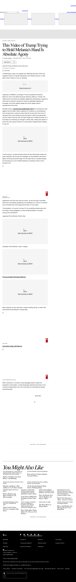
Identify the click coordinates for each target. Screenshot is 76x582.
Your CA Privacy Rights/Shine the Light (33, 568)
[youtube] (29, 535)
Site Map (5, 543)
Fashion (2, 19)
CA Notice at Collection (17, 568)
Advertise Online (42, 543)
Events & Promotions (25, 546)
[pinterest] (40, 535)
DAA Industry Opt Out (50, 568)
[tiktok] (24, 535)
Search (2, 12)
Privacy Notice (6, 568)
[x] (20, 535)
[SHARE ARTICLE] (14, 62)
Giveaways (40, 546)
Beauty (29, 19)
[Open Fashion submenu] (16, 19)
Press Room (59, 539)
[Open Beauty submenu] (43, 19)
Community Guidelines (26, 543)
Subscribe (5, 546)
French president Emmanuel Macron (14, 277)
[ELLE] (38, 12)
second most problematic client (23, 109)
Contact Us (23, 539)
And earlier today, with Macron (12, 346)
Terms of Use (60, 568)
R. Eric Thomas (8, 58)
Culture (57, 19)
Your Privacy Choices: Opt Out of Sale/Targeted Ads (16, 573)
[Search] (18, 12)
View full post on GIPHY (25, 141)
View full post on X (25, 88)
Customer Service (60, 543)
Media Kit (40, 539)
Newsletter (5, 539)
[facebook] (33, 535)
